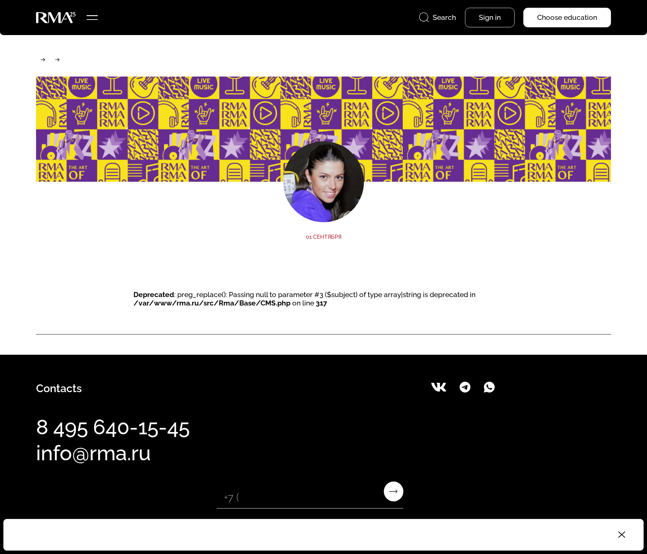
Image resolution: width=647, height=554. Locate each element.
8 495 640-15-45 (113, 427)
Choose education (567, 17)
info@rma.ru (93, 453)
